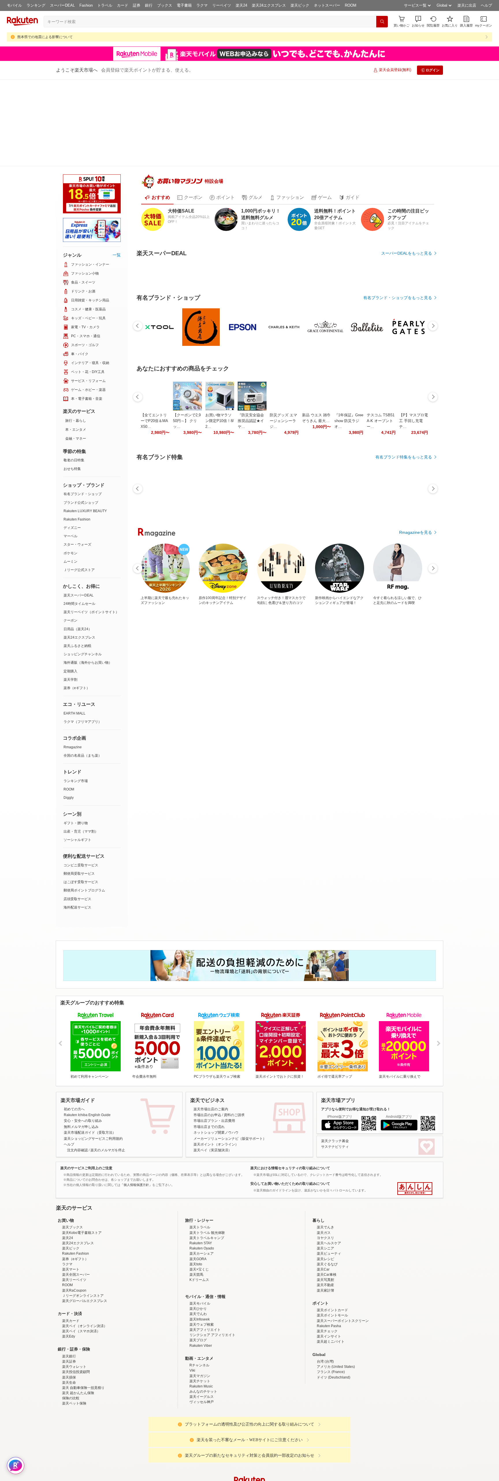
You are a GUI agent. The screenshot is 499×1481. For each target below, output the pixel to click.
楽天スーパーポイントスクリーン (343, 1255)
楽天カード (70, 1255)
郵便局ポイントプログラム (84, 803)
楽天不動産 (325, 1219)
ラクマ (202, 5)
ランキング (36, 5)
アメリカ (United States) (336, 1301)
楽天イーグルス (201, 1331)
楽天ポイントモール (332, 1249)
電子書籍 (184, 5)
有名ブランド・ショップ (83, 407)
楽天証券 (69, 1295)
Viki (192, 1305)
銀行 (148, 5)
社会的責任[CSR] (250, 1460)
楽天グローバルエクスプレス (84, 1235)
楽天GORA (197, 1193)
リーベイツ (221, 5)
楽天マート (70, 1203)
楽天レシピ (325, 1193)
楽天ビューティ (329, 1188)
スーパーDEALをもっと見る (406, 234)
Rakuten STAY (200, 1177)
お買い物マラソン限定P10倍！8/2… (219, 561)
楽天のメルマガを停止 (107, 1084)
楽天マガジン (199, 1310)
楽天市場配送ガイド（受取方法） (90, 1067)
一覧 (117, 168)
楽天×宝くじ (199, 1203)
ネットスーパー (327, 5)
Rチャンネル (199, 1299)
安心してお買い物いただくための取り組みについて (290, 1118)
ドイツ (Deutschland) (333, 1311)
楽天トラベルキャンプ (206, 1172)
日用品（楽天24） (78, 542)
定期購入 (70, 584)
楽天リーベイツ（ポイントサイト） (91, 525)
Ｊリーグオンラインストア (83, 1230)
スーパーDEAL (62, 5)
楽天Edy (68, 1271)
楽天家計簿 (325, 1224)
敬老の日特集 (74, 373)
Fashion (86, 5)
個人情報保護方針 (325, 1460)
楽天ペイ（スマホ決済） (81, 1265)
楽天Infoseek (199, 1253)
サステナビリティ (335, 1081)
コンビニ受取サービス (81, 778)
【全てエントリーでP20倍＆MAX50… (154, 561)
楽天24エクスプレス (269, 5)
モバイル (14, 5)
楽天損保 (69, 1311)
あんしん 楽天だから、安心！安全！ (414, 1122)
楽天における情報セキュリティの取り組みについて (290, 1102)
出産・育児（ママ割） (81, 745)
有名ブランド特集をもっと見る (403, 686)
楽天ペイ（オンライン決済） (84, 1260)
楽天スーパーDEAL (79, 508)
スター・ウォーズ (77, 458)
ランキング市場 (76, 694)
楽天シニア (325, 1182)
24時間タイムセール (79, 517)
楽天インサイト (329, 1271)
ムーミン (70, 475)
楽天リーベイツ (74, 1214)
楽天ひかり (198, 1243)
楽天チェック (327, 1265)
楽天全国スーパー (76, 1208)
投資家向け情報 (190, 1460)
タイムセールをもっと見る (407, 597)
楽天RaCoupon (74, 1224)
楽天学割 (70, 593)
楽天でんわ (198, 1248)
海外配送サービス (77, 820)
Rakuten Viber (200, 1279)
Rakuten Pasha (329, 1260)
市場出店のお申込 (207, 1049)
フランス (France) (331, 1306)
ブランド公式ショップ (81, 416)
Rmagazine (73, 660)
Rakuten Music (201, 1320)
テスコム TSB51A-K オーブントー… (380, 561)
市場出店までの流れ (209, 1061)
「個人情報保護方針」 (136, 1118)
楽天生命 (69, 1316)
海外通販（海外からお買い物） (88, 576)
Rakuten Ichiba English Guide (87, 1049)
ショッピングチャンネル (83, 567)
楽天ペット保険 (74, 1337)
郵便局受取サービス (79, 787)
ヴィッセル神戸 (201, 1336)
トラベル (104, 5)
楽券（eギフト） (77, 601)
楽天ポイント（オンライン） (216, 1078)
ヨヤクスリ (325, 1172)
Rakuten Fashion (77, 432)
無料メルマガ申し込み (81, 1061)
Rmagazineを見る (415, 761)
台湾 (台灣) (325, 1295)
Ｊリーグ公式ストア (79, 483)
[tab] (157, 179)
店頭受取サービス (77, 812)
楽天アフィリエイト (205, 1264)
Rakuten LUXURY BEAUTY (85, 424)
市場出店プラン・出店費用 (214, 1055)
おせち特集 (72, 382)
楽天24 (241, 5)
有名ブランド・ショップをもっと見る (397, 437)
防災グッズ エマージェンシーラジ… (283, 561)
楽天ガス (324, 1167)
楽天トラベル (199, 1161)
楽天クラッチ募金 (335, 1075)
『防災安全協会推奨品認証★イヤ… (251, 561)
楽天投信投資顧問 (76, 1306)
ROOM (350, 5)
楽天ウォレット (74, 1301)
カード (122, 5)
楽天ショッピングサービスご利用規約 (93, 1072)
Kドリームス (199, 1214)
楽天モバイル (199, 1237)
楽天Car (323, 1203)
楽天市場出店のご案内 (210, 1043)
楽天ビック (300, 5)
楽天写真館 (325, 1214)
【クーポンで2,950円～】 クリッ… (187, 561)
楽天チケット (199, 1315)
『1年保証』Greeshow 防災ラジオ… (348, 561)
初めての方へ (74, 1043)
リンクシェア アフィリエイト (212, 1269)
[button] (418, 21)
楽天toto (195, 1198)
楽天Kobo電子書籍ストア (82, 1167)
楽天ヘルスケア (329, 1177)
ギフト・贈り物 (76, 736)
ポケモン (70, 466)
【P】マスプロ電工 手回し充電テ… (413, 561)
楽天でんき (325, 1161)
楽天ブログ (198, 1274)
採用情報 (300, 1460)
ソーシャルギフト (77, 753)
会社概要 (167, 1460)
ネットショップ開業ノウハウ (216, 1067)
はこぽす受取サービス (81, 795)
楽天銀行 (69, 1290)
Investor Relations (218, 1460)
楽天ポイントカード (332, 1244)
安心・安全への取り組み (83, 1055)
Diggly (69, 711)
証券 (136, 5)
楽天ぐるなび (327, 1198)
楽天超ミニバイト (331, 1276)
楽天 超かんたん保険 (78, 1327)
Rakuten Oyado (201, 1182)
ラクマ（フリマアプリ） (83, 635)
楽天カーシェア (201, 1188)
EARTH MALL (74, 626)
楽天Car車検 (326, 1208)
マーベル (70, 449)
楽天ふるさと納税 (77, 559)
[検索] (382, 21)
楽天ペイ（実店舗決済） (212, 1084)
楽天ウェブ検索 (201, 1258)
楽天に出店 (466, 5)
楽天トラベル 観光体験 (207, 1167)
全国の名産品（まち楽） (83, 669)
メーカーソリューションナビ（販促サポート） (229, 1072)
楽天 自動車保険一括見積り (83, 1322)
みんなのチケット (203, 1325)
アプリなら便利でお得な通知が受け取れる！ (355, 1043)
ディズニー (72, 441)
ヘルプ (486, 5)
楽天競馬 (196, 1208)
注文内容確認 (77, 1084)
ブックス (164, 5)
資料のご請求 (234, 1049)
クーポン (70, 533)
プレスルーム (278, 1460)
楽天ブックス (72, 1161)
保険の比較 (70, 1332)
